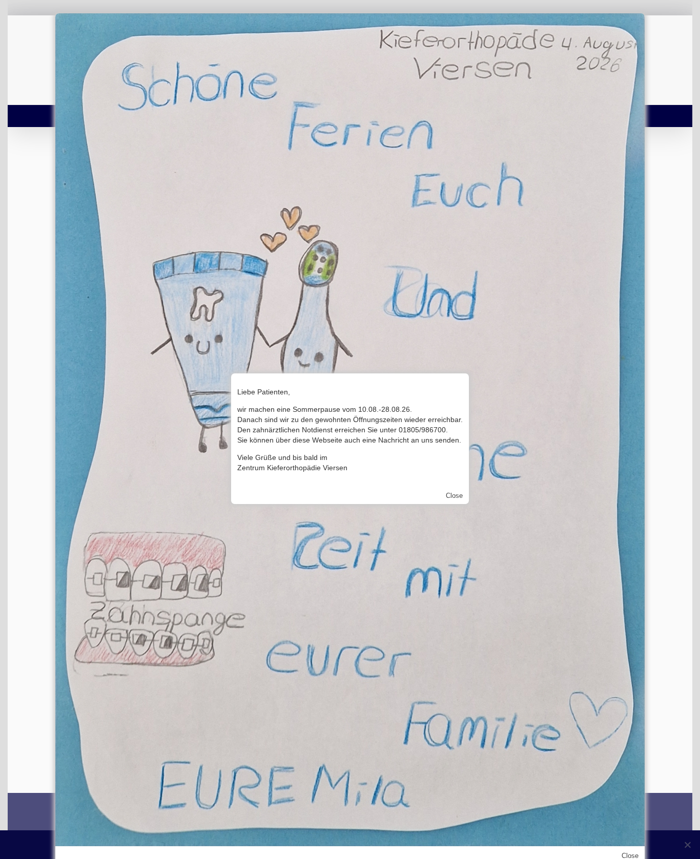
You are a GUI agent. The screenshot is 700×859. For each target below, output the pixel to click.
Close (454, 495)
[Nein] (687, 845)
